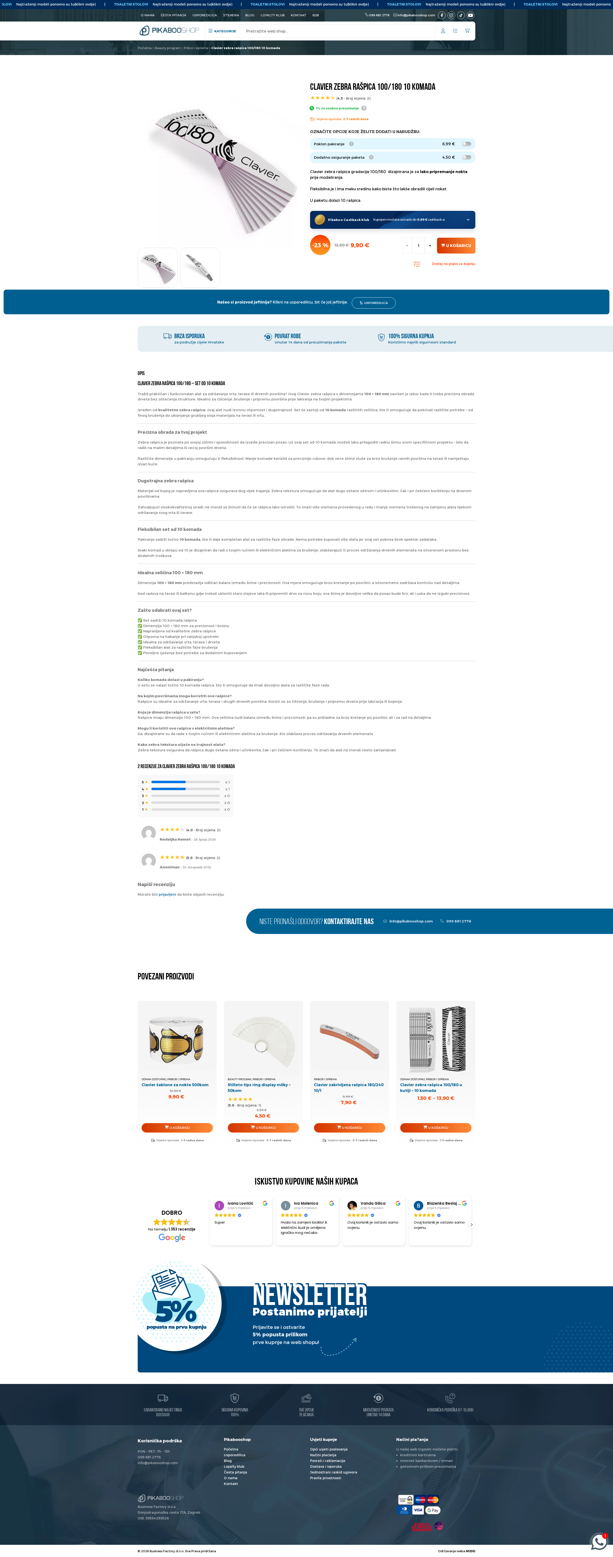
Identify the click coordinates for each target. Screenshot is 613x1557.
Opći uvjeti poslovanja (329, 1449)
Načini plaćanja (323, 1455)
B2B (315, 15)
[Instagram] (451, 15)
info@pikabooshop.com (416, 15)
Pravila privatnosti (325, 1478)
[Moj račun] (443, 31)
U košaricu (458, 245)
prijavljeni (167, 894)
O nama (148, 15)
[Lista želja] (455, 31)
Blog (250, 15)
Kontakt (298, 15)
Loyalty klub (273, 15)
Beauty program (168, 48)
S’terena (231, 15)
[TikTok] (461, 15)
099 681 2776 (379, 15)
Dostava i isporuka (326, 1466)
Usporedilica (205, 15)
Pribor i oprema (196, 48)
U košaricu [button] (180, 1128)
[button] (209, 1224)
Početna (145, 48)
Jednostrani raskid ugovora (333, 1472)
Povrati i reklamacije (327, 1461)
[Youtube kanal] (470, 15)
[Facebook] (442, 15)
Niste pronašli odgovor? (317, 922)
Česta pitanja (173, 15)
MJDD (470, 1551)
